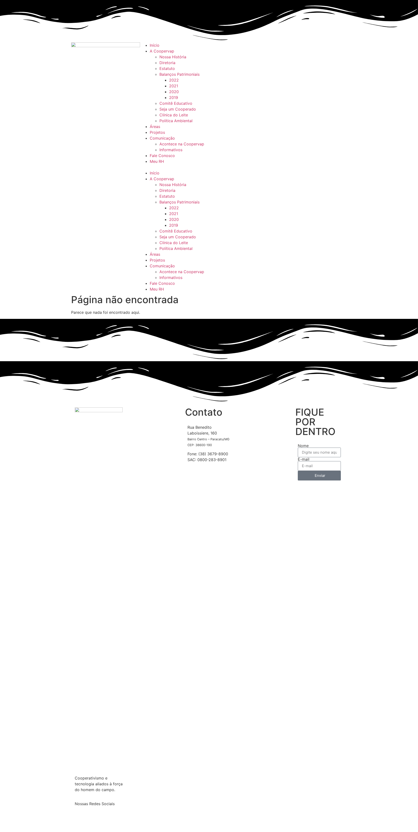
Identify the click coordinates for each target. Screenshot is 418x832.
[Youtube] (311, 48)
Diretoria (167, 62)
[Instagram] (94, 821)
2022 (174, 80)
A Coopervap (162, 51)
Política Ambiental (176, 120)
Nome (303, 446)
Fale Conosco (162, 155)
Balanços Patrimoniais (179, 74)
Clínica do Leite (173, 114)
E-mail (303, 459)
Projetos (157, 132)
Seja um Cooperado (177, 109)
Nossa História (172, 56)
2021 (173, 85)
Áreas (155, 126)
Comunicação (162, 138)
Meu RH (157, 161)
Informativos (170, 149)
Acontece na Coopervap (181, 144)
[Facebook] (284, 48)
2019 (173, 97)
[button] (209, 167)
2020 (174, 91)
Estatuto (167, 68)
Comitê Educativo (175, 103)
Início (154, 45)
